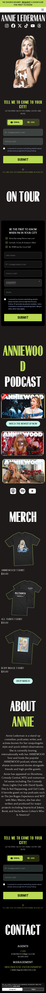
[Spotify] (22, 491)
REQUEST (26, 2)
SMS (33, 122)
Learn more (16, 986)
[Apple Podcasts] (13, 491)
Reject (34, 989)
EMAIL (17, 122)
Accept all (12, 989)
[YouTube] (32, 491)
